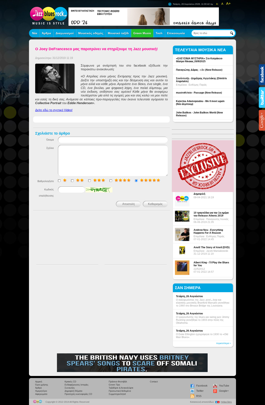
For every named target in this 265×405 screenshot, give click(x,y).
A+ (228, 3)
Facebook (201, 385)
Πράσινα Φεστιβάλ (118, 381)
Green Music (142, 33)
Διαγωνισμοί (65, 33)
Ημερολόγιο (41, 391)
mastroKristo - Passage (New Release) (199, 92)
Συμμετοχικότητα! (117, 394)
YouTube (224, 385)
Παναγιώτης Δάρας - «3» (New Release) (199, 69)
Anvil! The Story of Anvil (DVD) (212, 247)
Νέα (34, 33)
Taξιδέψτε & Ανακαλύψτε (121, 388)
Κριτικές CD (70, 381)
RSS (198, 396)
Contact (154, 381)
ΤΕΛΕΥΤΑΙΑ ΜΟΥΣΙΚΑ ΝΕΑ (200, 50)
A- (217, 4)
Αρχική (38, 381)
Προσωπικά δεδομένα (120, 391)
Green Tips (114, 384)
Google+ (224, 391)
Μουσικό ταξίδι (118, 33)
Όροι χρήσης (41, 384)
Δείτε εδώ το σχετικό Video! (53, 110)
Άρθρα (46, 33)
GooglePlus (262, 120)
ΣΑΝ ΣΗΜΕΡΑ (188, 288)
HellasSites (226, 402)
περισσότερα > (223, 343)
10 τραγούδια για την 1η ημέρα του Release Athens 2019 (211, 214)
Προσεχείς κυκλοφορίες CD (78, 394)
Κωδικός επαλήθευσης (46, 192)
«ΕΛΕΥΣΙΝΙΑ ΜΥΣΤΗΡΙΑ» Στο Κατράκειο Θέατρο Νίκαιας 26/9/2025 (199, 60)
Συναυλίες (70, 388)
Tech (159, 33)
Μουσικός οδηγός (90, 33)
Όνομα (50, 139)
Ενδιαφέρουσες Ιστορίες (76, 384)
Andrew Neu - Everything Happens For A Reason (208, 231)
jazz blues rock (48, 15)
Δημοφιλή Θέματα (73, 391)
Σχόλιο (50, 148)
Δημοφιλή (199, 193)
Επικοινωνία (176, 33)
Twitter (200, 391)
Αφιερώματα (41, 394)
